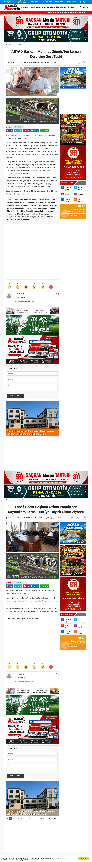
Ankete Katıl (73, 215)
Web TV (58, 12)
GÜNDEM (50, 7)
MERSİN (38, 7)
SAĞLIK (56, 7)
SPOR (44, 7)
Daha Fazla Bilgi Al (34, 860)
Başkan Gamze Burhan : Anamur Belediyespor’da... (21, 14)
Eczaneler (78, 12)
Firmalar (84, 12)
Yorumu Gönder (15, 395)
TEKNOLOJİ (71, 7)
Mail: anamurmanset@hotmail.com (24, 301)
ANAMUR (24, 7)
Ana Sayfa (10, 44)
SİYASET (63, 7)
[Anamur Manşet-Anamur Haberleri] (12, 7)
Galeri (65, 12)
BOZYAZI (32, 7)
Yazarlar (51, 12)
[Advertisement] (32, 237)
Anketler (72, 12)
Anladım (84, 858)
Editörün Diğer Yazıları (21, 297)
